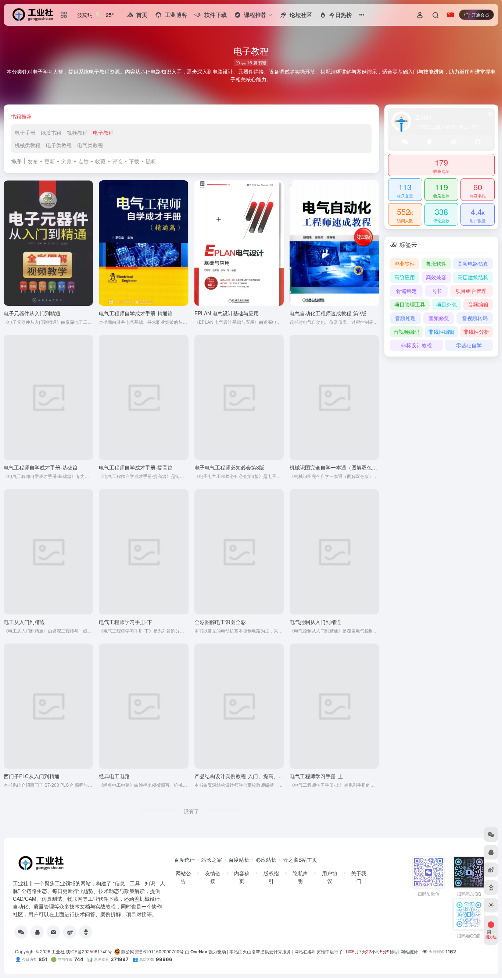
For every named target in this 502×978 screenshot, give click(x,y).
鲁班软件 (436, 263)
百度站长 (239, 859)
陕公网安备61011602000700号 (152, 951)
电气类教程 (90, 145)
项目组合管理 (471, 290)
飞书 (436, 290)
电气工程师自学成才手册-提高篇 (136, 467)
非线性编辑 (441, 331)
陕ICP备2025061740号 (89, 951)
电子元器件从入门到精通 (32, 313)
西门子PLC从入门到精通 (32, 776)
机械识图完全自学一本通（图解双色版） (336, 467)
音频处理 (405, 318)
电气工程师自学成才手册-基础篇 (41, 467)
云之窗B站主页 (300, 859)
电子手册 (25, 132)
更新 (49, 161)
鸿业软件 (404, 263)
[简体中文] (451, 15)
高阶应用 (404, 277)
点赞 (83, 161)
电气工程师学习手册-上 (316, 776)
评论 (117, 161)
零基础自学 (469, 345)
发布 (33, 161)
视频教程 (77, 132)
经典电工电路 (114, 776)
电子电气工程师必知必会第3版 (229, 467)
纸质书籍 (51, 132)
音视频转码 (475, 318)
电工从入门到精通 (24, 622)
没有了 (191, 811)
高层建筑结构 (473, 277)
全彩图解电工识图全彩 (220, 622)
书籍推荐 (21, 116)
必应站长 (266, 859)
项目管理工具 (409, 304)
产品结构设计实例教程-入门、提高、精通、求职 (249, 776)
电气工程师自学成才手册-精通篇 (136, 313)
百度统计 (184, 859)
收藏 (100, 161)
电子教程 (103, 132)
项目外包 (446, 304)
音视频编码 (406, 331)
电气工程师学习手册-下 (125, 622)
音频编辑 (478, 304)
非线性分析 (476, 331)
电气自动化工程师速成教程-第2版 (328, 313)
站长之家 (211, 859)
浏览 (66, 161)
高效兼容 (436, 277)
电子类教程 (59, 145)
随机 (151, 161)
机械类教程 (27, 145)
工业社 (58, 951)
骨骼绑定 (406, 290)
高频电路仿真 (473, 263)
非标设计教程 (416, 345)
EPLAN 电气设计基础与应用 (226, 313)
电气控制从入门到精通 (315, 622)
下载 (134, 161)
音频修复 (439, 318)
